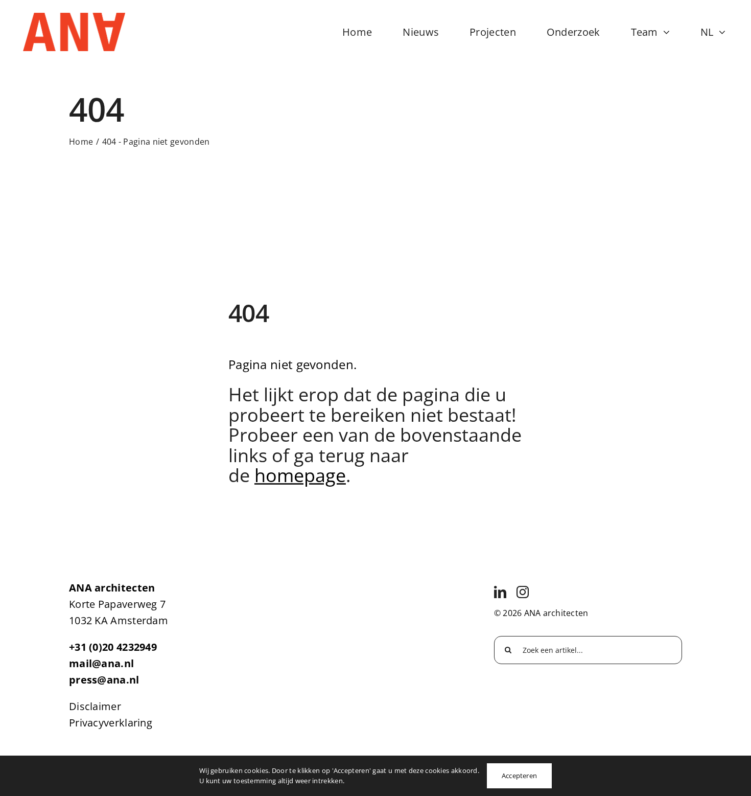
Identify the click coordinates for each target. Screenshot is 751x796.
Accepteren (519, 775)
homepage (300, 475)
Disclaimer (95, 706)
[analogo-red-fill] (74, 18)
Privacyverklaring (110, 723)
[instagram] (523, 592)
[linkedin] (500, 592)
